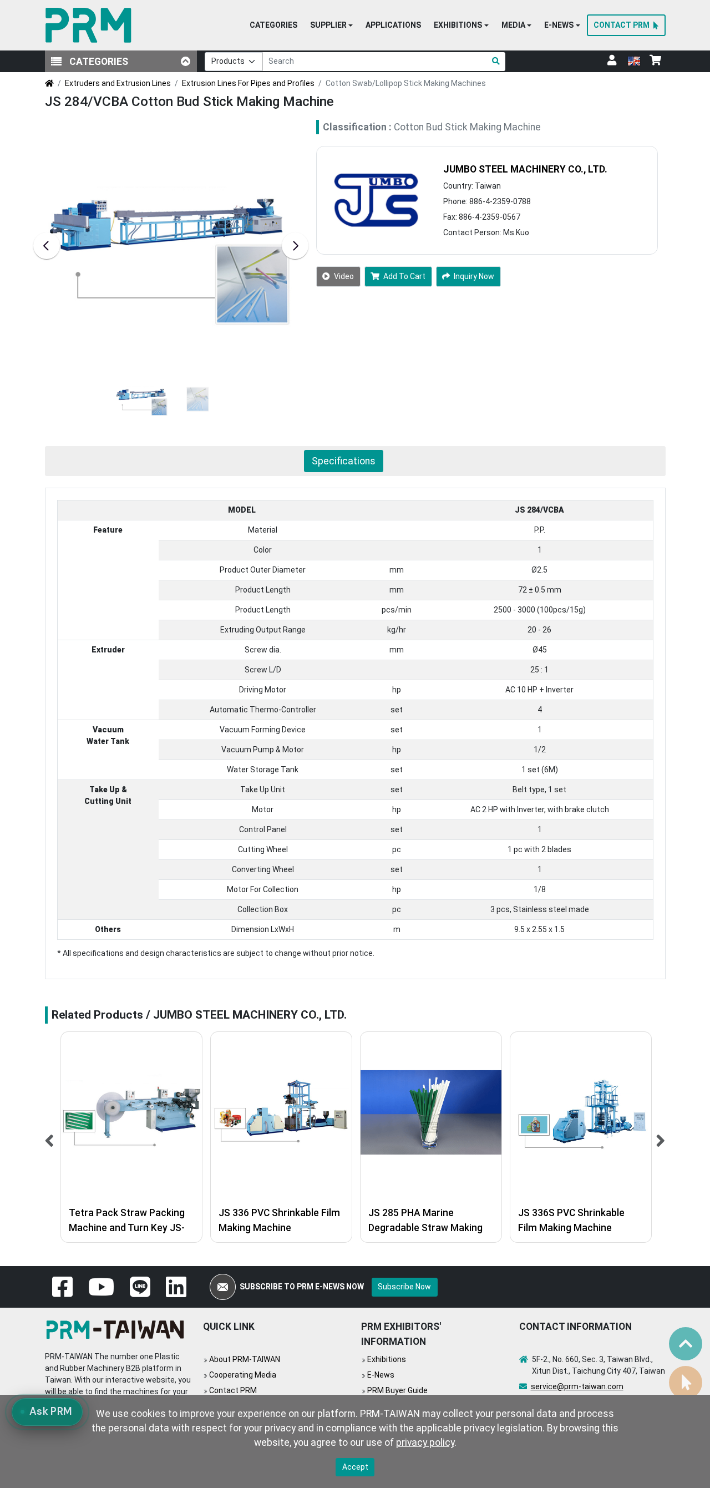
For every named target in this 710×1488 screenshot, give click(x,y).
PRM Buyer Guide (397, 1390)
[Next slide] (295, 245)
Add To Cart (404, 276)
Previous (50, 1137)
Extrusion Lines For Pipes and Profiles (248, 83)
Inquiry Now (474, 276)
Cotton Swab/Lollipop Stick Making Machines (406, 83)
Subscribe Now (404, 1286)
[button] (331, 25)
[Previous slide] (46, 245)
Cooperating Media (242, 1374)
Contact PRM (233, 1390)
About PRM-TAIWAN (244, 1359)
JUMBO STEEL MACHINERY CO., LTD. (525, 169)
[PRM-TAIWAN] (90, 25)
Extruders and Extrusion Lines (118, 83)
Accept (355, 1466)
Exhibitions (386, 1359)
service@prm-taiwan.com (577, 1386)
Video (344, 276)
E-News (380, 1374)
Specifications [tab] (344, 461)
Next (661, 1137)
